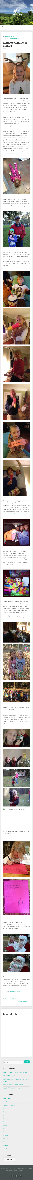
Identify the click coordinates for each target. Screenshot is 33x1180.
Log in (26, 1171)
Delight (5, 1112)
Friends (5, 1118)
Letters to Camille (15, 991)
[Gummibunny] (16, 12)
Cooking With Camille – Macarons (13, 1088)
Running (5, 1145)
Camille (5, 1102)
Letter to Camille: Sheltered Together (13, 1084)
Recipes (5, 1138)
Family (5, 1115)
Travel (5, 1148)
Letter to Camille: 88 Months (11, 998)
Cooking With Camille (9, 1105)
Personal (5, 1125)
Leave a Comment (10, 36)
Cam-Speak (6, 1098)
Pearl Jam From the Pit (22, 1001)
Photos (5, 1132)
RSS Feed (20, 1171)
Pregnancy (6, 1135)
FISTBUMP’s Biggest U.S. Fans (11, 1076)
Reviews (5, 1142)
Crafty (5, 1108)
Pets (4, 1128)
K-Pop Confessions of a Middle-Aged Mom (15, 1072)
